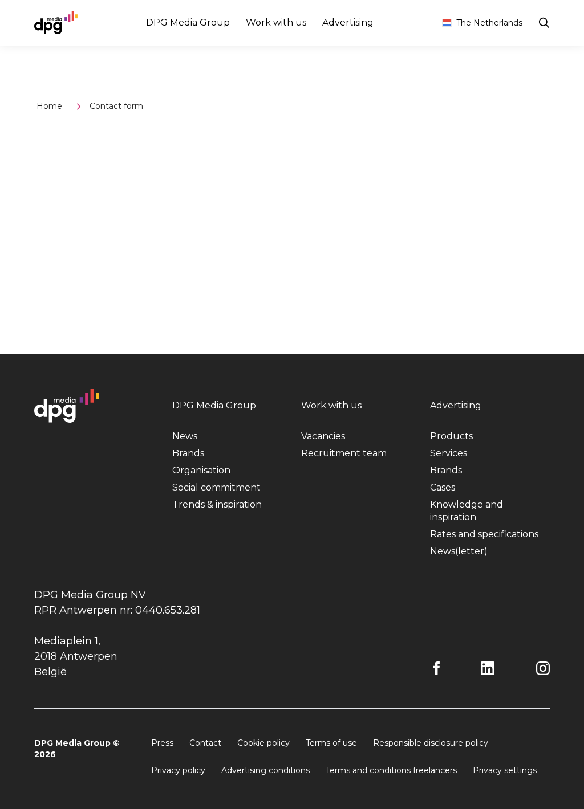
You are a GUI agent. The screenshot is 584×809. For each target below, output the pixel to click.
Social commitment (216, 487)
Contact (205, 743)
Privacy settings (505, 770)
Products (451, 436)
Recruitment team (344, 453)
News (184, 436)
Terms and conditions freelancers (391, 770)
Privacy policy (178, 770)
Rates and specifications (484, 534)
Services (448, 453)
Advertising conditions (265, 770)
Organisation (201, 470)
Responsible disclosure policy (430, 743)
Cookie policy (263, 743)
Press (162, 743)
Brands (188, 453)
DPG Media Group (188, 22)
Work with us (276, 22)
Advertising (348, 22)
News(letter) (459, 551)
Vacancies (323, 436)
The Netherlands (489, 23)
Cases (442, 487)
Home (49, 106)
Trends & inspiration (217, 504)
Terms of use (331, 743)
